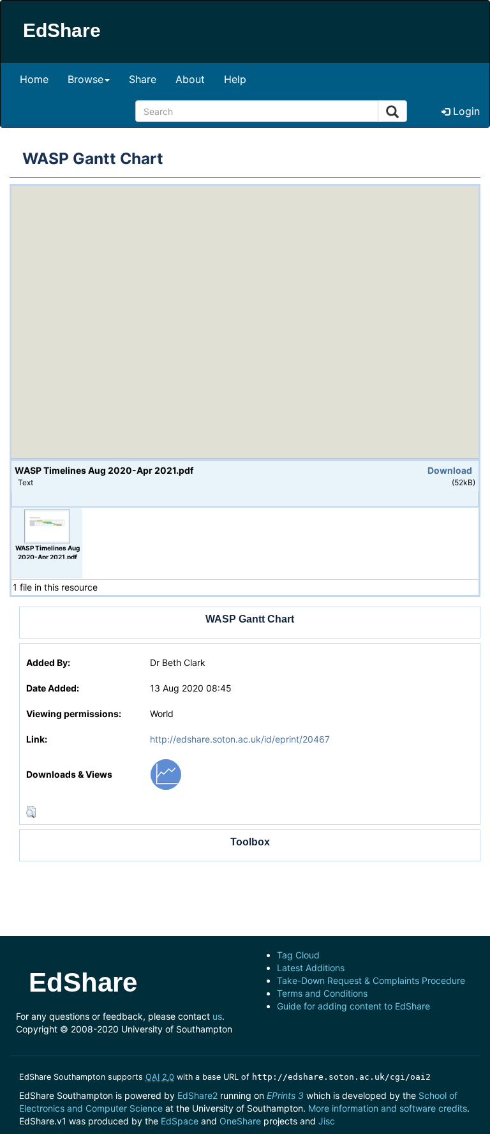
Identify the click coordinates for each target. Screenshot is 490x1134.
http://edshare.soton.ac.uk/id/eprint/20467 (240, 739)
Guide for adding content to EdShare (353, 1006)
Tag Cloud (298, 954)
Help (235, 79)
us (217, 1016)
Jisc (326, 1120)
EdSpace (179, 1120)
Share (142, 79)
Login (465, 111)
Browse (85, 79)
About (190, 79)
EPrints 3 (285, 1095)
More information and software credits (387, 1108)
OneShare (240, 1120)
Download (449, 470)
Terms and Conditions (322, 993)
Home (34, 79)
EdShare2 (197, 1095)
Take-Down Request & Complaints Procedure (371, 980)
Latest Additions (311, 967)
